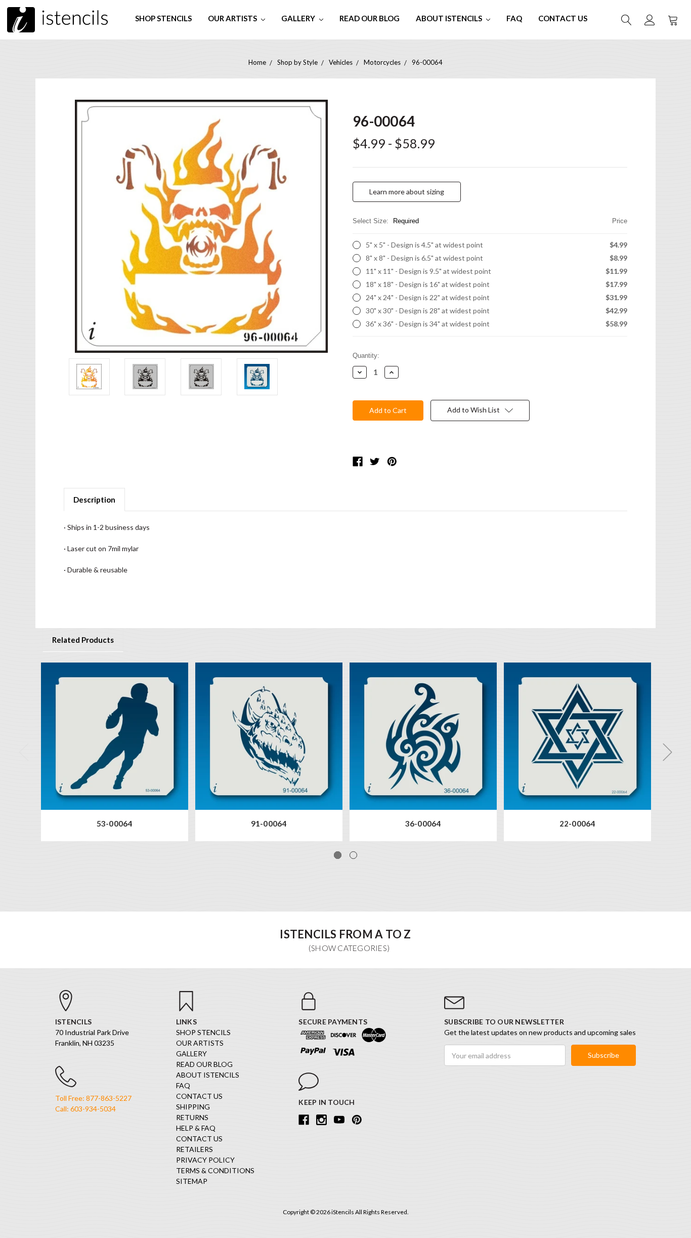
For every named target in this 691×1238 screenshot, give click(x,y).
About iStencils (450, 18)
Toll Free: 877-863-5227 (93, 1098)
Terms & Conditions (215, 1170)
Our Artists (233, 18)
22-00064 (577, 824)
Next (668, 752)
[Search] (625, 19)
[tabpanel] (114, 752)
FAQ (514, 18)
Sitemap (191, 1181)
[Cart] (672, 19)
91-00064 (269, 824)
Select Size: (490, 221)
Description (94, 499)
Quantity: (366, 355)
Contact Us (562, 18)
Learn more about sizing (406, 191)
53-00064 (115, 824)
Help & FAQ (195, 1128)
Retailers (194, 1149)
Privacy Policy (205, 1160)
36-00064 (423, 824)
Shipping (193, 1106)
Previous (24, 752)
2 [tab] (353, 855)
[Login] (649, 19)
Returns (192, 1117)
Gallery (299, 18)
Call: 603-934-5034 (85, 1108)
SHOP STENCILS (163, 18)
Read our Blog (369, 18)
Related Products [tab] (83, 639)
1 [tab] (337, 855)
